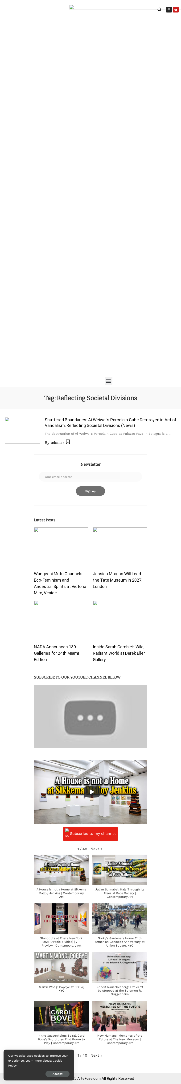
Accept (57, 1074)
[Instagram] (169, 9)
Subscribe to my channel (93, 834)
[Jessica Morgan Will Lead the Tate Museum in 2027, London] (120, 547)
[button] (108, 381)
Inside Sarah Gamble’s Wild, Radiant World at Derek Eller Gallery (119, 653)
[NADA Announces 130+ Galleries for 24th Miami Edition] (61, 621)
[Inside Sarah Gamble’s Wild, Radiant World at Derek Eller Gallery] (120, 621)
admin (56, 442)
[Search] (159, 10)
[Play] (91, 792)
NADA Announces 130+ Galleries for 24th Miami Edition (56, 653)
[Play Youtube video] (90, 717)
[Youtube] (176, 9)
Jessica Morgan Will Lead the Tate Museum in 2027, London (117, 580)
